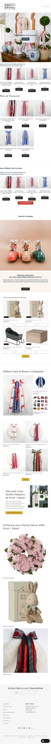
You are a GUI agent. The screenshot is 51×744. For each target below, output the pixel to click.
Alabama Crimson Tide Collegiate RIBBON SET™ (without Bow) (13, 473)
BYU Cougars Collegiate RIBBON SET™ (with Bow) (40, 392)
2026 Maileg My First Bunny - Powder (34, 320)
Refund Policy (6, 715)
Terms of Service (6, 717)
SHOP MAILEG (25, 288)
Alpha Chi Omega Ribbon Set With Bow (34, 472)
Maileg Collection (8, 626)
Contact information (22, 737)
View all (25, 356)
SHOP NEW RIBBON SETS (25, 203)
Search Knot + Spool (7, 706)
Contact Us (5, 723)
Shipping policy (44, 735)
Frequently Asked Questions (9, 712)
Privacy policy (30, 735)
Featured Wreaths (8, 578)
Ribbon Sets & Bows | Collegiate (39, 413)
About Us (5, 709)
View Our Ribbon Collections (14, 512)
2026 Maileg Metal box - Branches (33, 347)
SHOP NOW (25, 39)
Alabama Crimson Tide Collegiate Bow (11, 444)
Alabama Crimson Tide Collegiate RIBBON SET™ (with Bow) (36, 445)
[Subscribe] (35, 692)
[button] (2, 6)
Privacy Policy (6, 720)
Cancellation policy (30, 737)
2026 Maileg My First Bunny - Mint (10, 320)
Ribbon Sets (6, 674)
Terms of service (37, 735)
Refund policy (23, 735)
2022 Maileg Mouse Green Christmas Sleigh (12, 347)
